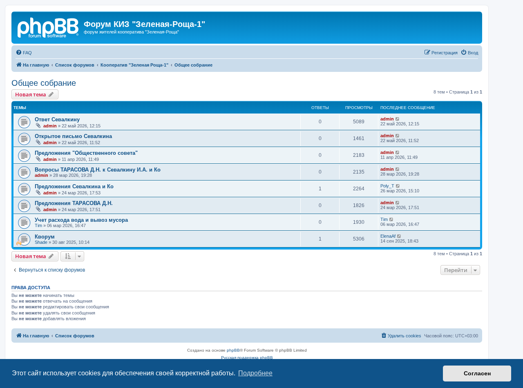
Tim (38, 225)
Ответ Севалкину (57, 119)
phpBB (233, 350)
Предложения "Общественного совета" (86, 153)
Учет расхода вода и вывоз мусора (81, 220)
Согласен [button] (477, 373)
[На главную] (48, 26)
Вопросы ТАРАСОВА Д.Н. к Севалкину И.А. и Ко (98, 170)
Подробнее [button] (255, 373)
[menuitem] (24, 53)
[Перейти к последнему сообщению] (397, 118)
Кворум (45, 237)
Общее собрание (43, 82)
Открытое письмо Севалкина (73, 136)
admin (50, 125)
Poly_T (387, 185)
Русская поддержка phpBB (247, 357)
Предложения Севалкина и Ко (74, 186)
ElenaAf (388, 236)
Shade (41, 242)
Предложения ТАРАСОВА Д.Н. (74, 203)
